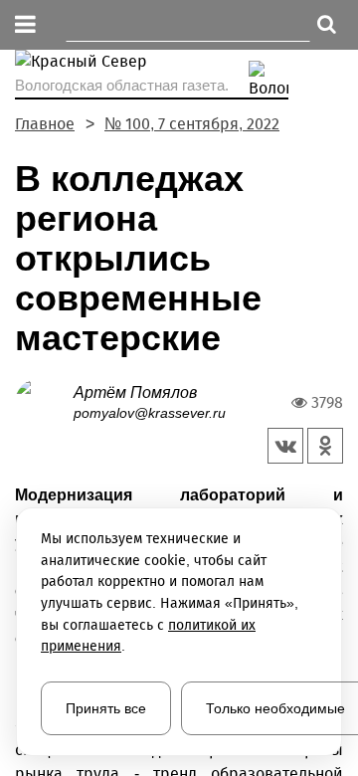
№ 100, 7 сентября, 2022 (191, 123)
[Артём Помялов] (44, 401)
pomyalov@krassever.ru (150, 413)
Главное (45, 123)
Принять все (106, 708)
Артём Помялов (135, 392)
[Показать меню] (25, 25)
